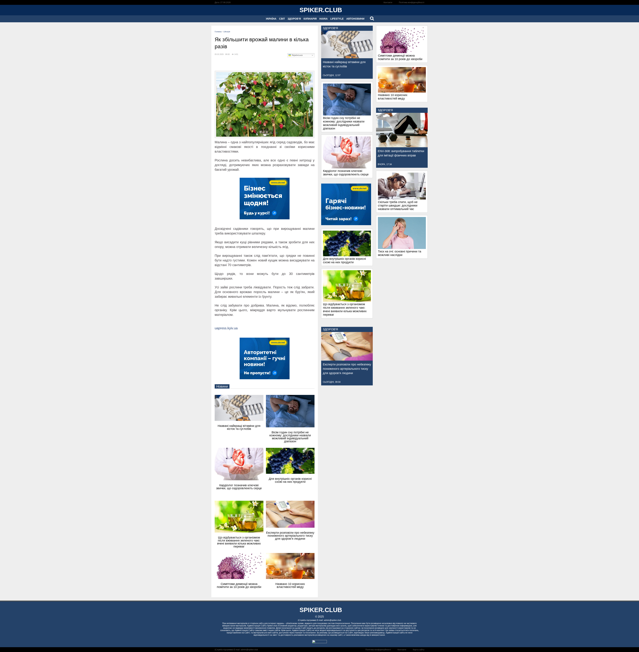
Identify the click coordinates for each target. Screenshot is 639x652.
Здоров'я (294, 18)
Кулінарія (310, 18)
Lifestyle (337, 18)
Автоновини (355, 18)
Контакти (388, 2)
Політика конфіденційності (411, 2)
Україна (271, 18)
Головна (218, 32)
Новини (222, 386)
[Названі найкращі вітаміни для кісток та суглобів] (347, 57)
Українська (297, 55)
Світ (282, 18)
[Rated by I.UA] (319, 642)
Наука (323, 18)
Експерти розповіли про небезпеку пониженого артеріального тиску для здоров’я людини (347, 369)
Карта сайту (418, 650)
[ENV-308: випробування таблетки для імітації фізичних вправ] (402, 146)
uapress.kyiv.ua (226, 328)
